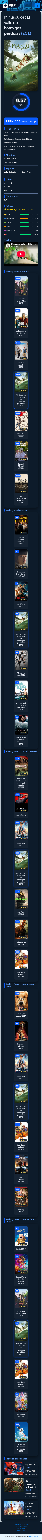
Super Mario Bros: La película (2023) (21, 1280)
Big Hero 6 (30, 1464)
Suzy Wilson (27, 172)
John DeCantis (10, 172)
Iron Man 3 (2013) (21, 605)
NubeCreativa (33, 1536)
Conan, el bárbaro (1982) (21, 1046)
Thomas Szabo (10, 162)
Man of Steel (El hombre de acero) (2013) (21, 741)
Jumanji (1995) (21, 1211)
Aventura (8, 190)
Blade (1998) (21, 815)
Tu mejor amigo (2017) (21, 1015)
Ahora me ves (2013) (21, 674)
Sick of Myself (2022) (21, 466)
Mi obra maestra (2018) (21, 365)
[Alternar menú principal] (37, 5)
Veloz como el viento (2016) (21, 333)
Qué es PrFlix (21, 1528)
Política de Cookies (21, 1526)
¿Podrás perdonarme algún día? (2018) (21, 499)
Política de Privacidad (21, 1524)
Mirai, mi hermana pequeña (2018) (21, 1448)
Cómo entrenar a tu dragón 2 (30, 1484)
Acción (7, 187)
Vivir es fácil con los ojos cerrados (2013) (21, 706)
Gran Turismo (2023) (21, 1179)
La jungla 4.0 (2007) (21, 943)
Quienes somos (21, 1531)
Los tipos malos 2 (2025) (21, 974)
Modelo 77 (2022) (21, 435)
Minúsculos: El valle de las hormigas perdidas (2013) (21, 400)
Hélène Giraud (10, 159)
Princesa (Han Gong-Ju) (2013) (21, 574)
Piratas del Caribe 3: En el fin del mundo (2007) (21, 783)
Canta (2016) (21, 1249)
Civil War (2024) (21, 913)
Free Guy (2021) (21, 844)
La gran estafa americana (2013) (21, 541)
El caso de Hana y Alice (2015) (21, 301)
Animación (8, 183)
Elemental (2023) (21, 1416)
